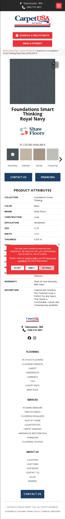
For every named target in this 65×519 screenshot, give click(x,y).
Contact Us (18, 177)
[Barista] (39, 154)
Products (31, 50)
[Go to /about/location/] (31, 3)
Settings (46, 268)
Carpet (22, 50)
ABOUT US (32, 452)
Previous (4, 154)
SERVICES (32, 399)
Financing (48, 177)
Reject (31, 268)
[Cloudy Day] (52, 154)
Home (5, 50)
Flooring (13, 50)
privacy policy (31, 258)
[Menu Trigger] (59, 6)
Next (60, 154)
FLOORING (32, 351)
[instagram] (34, 338)
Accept (17, 268)
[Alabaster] (26, 154)
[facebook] (29, 338)
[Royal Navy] (12, 154)
